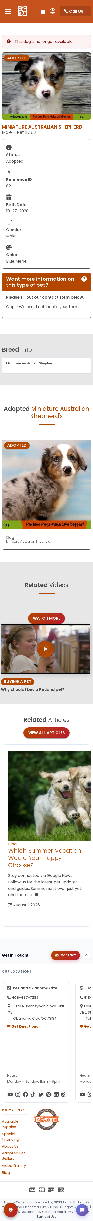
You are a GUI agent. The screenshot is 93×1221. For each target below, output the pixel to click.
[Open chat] (82, 1210)
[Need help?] (11, 1210)
